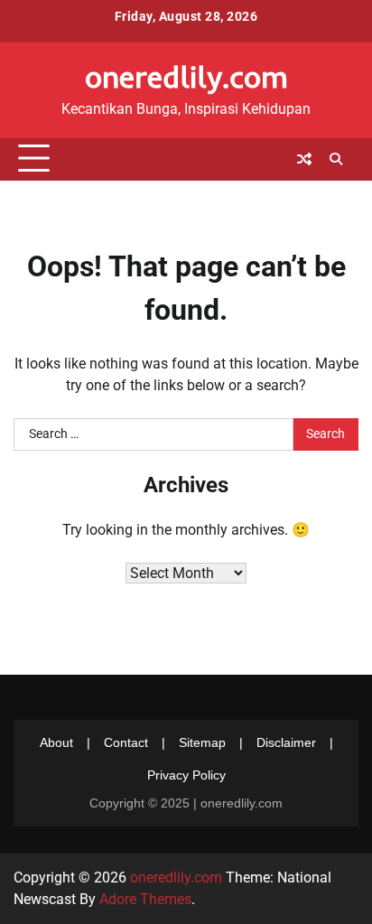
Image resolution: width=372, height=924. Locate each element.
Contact (126, 742)
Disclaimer (286, 742)
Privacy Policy (186, 775)
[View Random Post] (304, 159)
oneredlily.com (186, 76)
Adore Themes (145, 899)
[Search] (335, 159)
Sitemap (202, 742)
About (56, 742)
